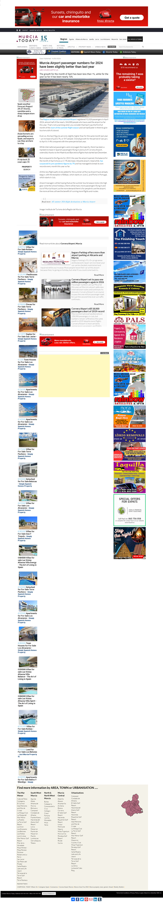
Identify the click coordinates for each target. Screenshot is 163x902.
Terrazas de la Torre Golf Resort (22, 875)
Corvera (61, 810)
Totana (33, 843)
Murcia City (62, 834)
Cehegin (47, 811)
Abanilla (61, 799)
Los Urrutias (21, 836)
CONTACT (25, 30)
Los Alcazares (22, 829)
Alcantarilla (62, 803)
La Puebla (20, 820)
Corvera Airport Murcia (66, 887)
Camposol (34, 810)
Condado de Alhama (35, 814)
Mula (46, 822)
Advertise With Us (156, 893)
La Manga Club (22, 813)
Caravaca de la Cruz (49, 807)
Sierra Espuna (35, 841)
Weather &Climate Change (35, 47)
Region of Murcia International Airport (60, 119)
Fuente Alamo (36, 817)
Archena (61, 806)
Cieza (46, 813)
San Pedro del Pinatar (22, 863)
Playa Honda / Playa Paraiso (22, 849)
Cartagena (21, 801)
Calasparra (48, 804)
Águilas (71, 39)
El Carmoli (21, 803)
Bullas (46, 802)
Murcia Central (61, 794)
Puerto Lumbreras (34, 837)
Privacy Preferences (49, 893)
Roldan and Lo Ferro (22, 856)
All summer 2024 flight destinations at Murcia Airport (73, 201)
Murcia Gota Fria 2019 (81, 887)
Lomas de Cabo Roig (76, 869)
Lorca (97, 39)
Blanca (60, 808)
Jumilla (91, 39)
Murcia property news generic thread (101, 887)
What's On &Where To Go (48, 47)
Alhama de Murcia (81, 39)
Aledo (33, 801)
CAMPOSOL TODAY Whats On (27, 887)
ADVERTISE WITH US (36, 30)
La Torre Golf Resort (22, 823)
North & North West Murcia (49, 795)
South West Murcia (36, 794)
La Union (20, 827)
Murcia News (22, 47)
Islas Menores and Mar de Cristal (22, 808)
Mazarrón (115, 39)
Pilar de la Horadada (20, 844)
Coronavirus (54, 887)
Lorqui (60, 824)
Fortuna (47, 816)
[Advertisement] (74, 376)
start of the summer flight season (65, 127)
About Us (147, 893)
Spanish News (100, 47)
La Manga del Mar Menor (22, 816)
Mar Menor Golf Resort (23, 839)
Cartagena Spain (44, 887)
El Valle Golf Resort (62, 814)
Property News (85, 47)
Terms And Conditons (122, 893)
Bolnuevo (34, 808)
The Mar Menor (21, 794)
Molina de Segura (61, 828)
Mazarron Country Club (76, 841)
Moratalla (47, 820)
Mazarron (34, 829)
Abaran (60, 801)
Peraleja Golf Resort (62, 837)
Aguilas (33, 799)
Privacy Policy (134, 893)
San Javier (123, 39)
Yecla (46, 825)
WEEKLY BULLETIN (49, 30)
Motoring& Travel (61, 47)
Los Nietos (21, 834)
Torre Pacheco (22, 880)
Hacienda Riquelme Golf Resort (63, 819)
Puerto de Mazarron (34, 832)
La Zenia (74, 866)
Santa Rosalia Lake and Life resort (22, 868)
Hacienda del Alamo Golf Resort (35, 822)
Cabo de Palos (22, 799)
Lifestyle (71, 47)
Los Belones (21, 831)
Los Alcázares (105, 39)
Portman (20, 852)
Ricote (60, 841)
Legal (141, 893)
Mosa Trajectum (63, 831)
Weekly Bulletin (119, 887)
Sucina (60, 843)
